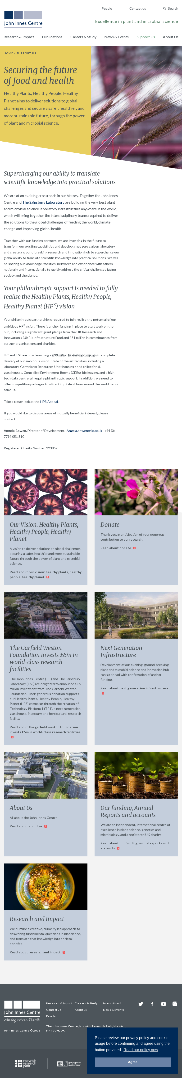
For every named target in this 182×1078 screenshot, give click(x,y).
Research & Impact (19, 36)
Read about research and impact (35, 952)
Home (9, 53)
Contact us (137, 8)
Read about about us (26, 826)
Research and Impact (37, 919)
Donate (109, 524)
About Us (170, 36)
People (107, 8)
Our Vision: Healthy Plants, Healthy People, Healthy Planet (44, 532)
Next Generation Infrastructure (121, 651)
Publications (52, 36)
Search (173, 8)
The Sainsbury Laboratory (43, 202)
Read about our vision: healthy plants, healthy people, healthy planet (46, 574)
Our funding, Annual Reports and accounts (128, 811)
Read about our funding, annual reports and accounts (134, 845)
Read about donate (116, 548)
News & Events (116, 36)
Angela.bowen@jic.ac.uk (84, 431)
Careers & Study (83, 36)
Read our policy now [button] (140, 1050)
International (112, 1003)
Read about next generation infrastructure (134, 688)
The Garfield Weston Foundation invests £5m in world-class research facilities (44, 658)
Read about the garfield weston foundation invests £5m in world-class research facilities (45, 729)
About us (81, 1009)
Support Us (146, 36)
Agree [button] (132, 1062)
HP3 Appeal (49, 402)
